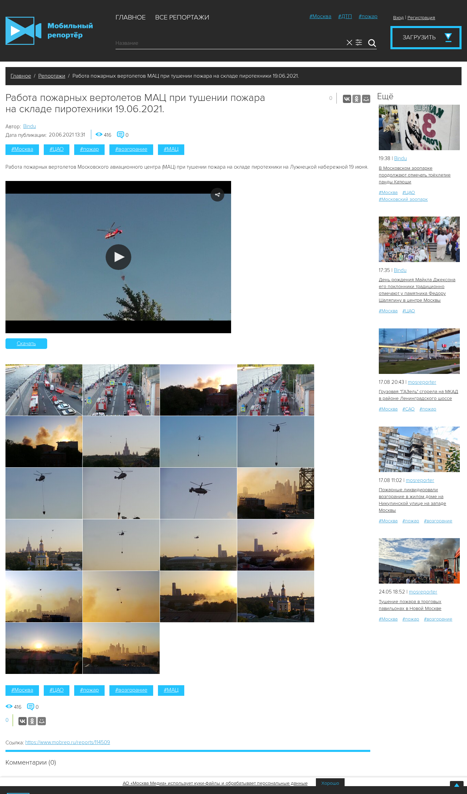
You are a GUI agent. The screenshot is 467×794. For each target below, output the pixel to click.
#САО (408, 409)
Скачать (26, 343)
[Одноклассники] (356, 99)
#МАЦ (171, 149)
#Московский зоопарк (403, 199)
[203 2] (419, 449)
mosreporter (422, 382)
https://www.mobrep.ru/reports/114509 (67, 742)
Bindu (29, 126)
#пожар (368, 16)
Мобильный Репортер (49, 31)
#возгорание (131, 149)
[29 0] (419, 239)
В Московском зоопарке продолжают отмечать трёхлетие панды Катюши (415, 175)
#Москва (320, 16)
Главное (131, 17)
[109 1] (419, 351)
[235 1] (419, 561)
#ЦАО (57, 149)
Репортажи (51, 76)
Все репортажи (182, 17)
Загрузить (419, 37)
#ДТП (345, 16)
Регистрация (421, 18)
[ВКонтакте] (347, 99)
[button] (118, 257)
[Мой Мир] (366, 99)
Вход (398, 18)
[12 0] (419, 127)
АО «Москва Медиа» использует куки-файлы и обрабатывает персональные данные (215, 783)
